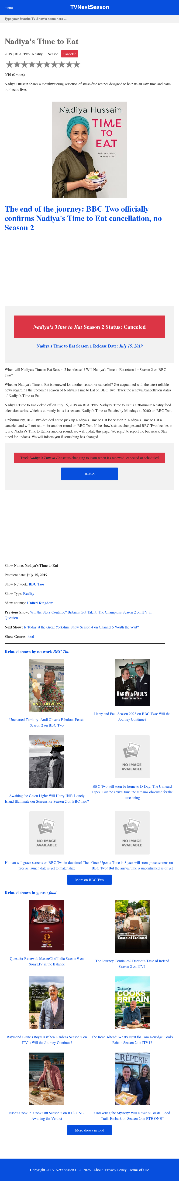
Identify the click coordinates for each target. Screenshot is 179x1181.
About (98, 1169)
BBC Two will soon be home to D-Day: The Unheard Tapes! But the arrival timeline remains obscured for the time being (132, 792)
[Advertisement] (89, 269)
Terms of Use (139, 1169)
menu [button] (9, 7)
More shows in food (89, 1130)
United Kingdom (40, 602)
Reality (28, 593)
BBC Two (36, 584)
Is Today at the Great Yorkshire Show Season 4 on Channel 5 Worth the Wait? (81, 626)
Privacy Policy (116, 1169)
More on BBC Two (89, 879)
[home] (89, 7)
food (31, 636)
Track (89, 474)
